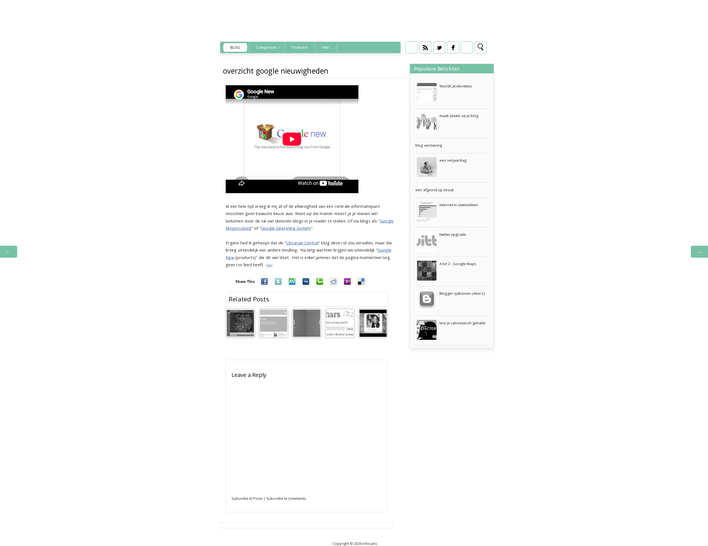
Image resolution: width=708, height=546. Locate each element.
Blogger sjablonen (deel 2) (462, 293)
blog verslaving (428, 145)
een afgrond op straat (434, 189)
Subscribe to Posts (247, 498)
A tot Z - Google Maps (457, 263)
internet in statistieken (458, 204)
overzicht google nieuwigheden (276, 71)
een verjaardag (452, 160)
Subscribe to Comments (286, 498)
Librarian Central (302, 242)
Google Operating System (286, 228)
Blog (235, 47)
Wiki (325, 47)
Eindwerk (300, 47)
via (269, 265)
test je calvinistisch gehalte (462, 322)
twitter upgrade (452, 234)
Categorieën (266, 47)
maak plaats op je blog (458, 115)
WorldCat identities (455, 86)
